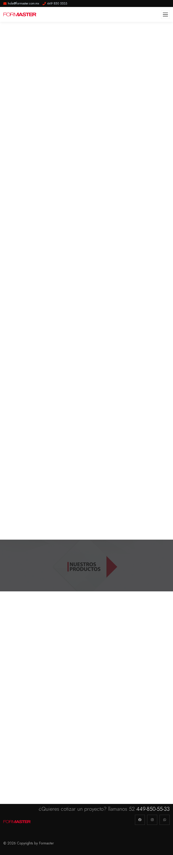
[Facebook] (140, 820)
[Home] (17, 822)
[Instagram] (152, 820)
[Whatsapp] (164, 820)
